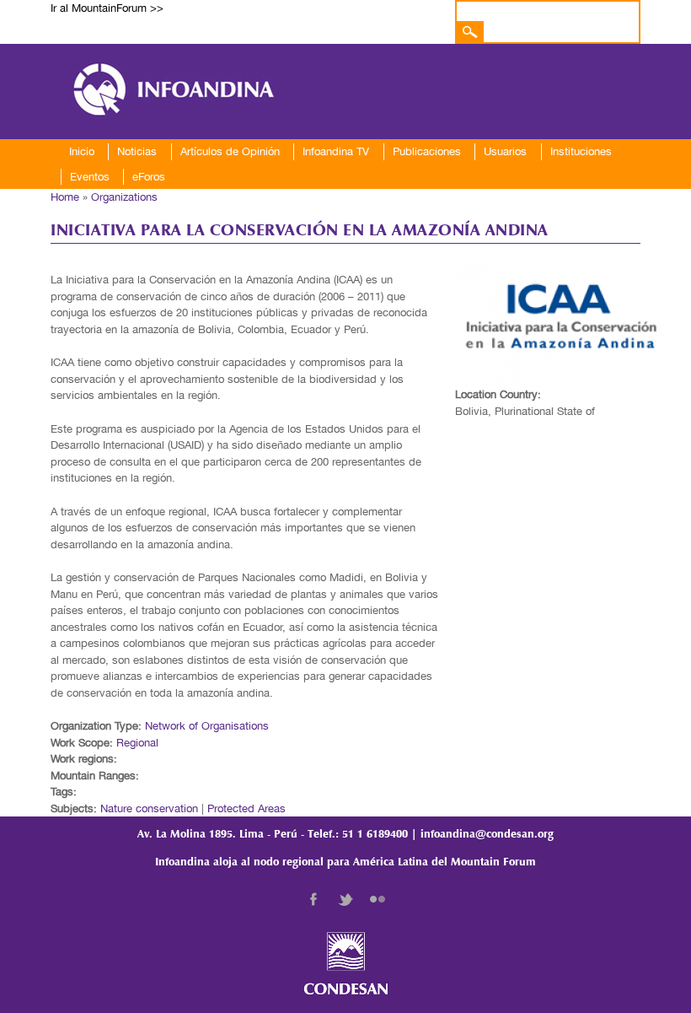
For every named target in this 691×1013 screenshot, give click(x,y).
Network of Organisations (207, 725)
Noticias (137, 151)
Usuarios (505, 151)
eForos (148, 176)
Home (65, 197)
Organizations (124, 197)
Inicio (81, 151)
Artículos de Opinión (230, 151)
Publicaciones (427, 151)
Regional (137, 742)
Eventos (90, 176)
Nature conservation (149, 808)
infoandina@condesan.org (487, 834)
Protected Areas (246, 808)
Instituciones (581, 151)
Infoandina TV (336, 151)
